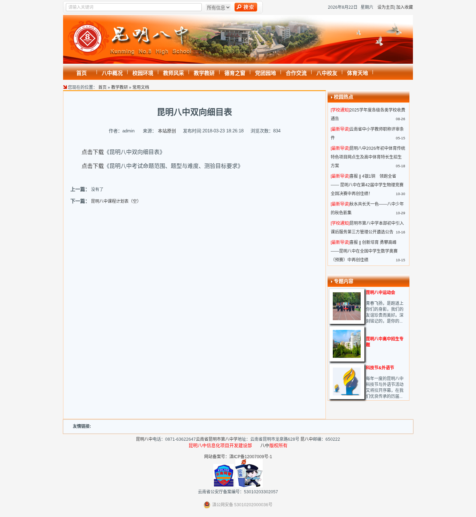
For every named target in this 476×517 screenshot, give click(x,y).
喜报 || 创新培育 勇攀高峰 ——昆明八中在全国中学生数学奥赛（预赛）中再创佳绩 (364, 251)
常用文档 (140, 87)
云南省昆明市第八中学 (217, 439)
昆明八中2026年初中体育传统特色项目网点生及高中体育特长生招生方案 (368, 157)
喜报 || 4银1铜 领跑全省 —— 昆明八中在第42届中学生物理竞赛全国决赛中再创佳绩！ (367, 185)
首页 (102, 87)
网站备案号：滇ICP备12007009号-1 (238, 456)
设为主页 (385, 7)
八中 (264, 445)
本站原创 (167, 130)
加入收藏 (404, 7)
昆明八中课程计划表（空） (116, 201)
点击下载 (93, 152)
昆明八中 (144, 439)
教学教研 (119, 87)
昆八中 (306, 439)
